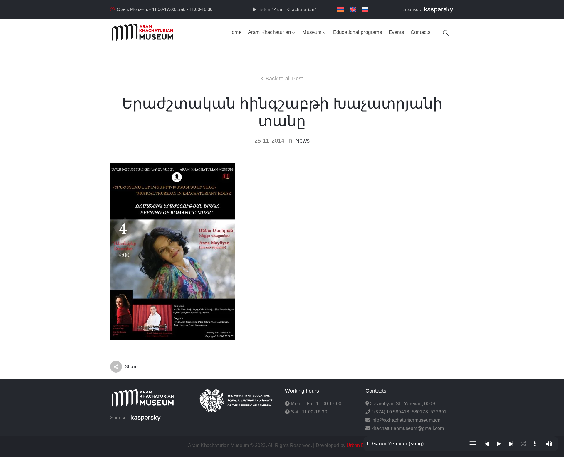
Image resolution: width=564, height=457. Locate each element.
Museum (311, 32)
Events (396, 32)
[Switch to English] (353, 10)
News (302, 140)
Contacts (421, 32)
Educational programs (357, 32)
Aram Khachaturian (269, 32)
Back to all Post (284, 78)
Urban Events (361, 445)
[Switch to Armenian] (340, 10)
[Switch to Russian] (365, 10)
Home (234, 32)
